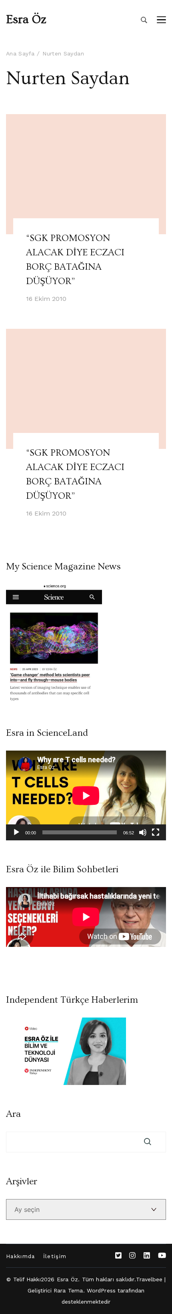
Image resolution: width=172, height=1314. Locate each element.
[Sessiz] (143, 832)
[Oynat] (16, 832)
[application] (86, 795)
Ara (13, 1114)
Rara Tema (68, 1290)
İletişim (55, 1256)
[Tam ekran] (156, 832)
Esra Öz (26, 19)
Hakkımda (20, 1256)
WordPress (101, 1290)
